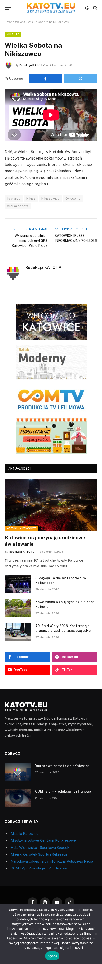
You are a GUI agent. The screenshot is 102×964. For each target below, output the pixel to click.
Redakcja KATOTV (32, 65)
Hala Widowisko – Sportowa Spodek (40, 847)
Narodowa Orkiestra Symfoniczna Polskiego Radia (52, 861)
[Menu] (8, 7)
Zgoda (52, 956)
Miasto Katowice (24, 833)
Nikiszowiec (50, 198)
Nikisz (30, 198)
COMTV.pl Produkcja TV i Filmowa (39, 868)
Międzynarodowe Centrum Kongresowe (43, 840)
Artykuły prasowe (22, 528)
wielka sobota (17, 206)
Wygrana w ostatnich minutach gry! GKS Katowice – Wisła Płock (29, 241)
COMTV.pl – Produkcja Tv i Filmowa (63, 791)
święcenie (73, 198)
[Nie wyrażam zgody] (96, 934)
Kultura (13, 34)
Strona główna (15, 21)
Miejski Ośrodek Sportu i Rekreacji (39, 854)
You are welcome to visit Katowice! (62, 766)
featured (13, 198)
